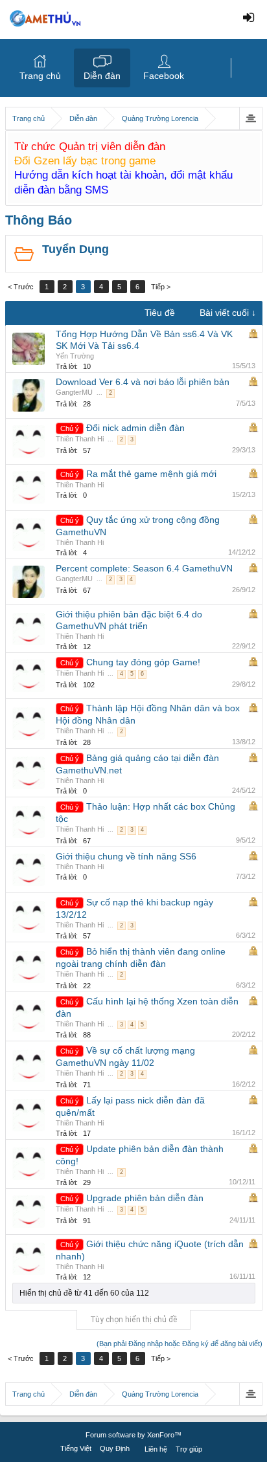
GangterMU (74, 392)
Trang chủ (40, 76)
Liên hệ (156, 1449)
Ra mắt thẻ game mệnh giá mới (151, 474)
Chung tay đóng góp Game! (143, 662)
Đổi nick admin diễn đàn (135, 428)
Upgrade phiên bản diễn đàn (144, 1198)
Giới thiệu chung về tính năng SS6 (126, 856)
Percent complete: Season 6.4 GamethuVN (144, 568)
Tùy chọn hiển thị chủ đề (133, 1319)
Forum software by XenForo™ (133, 1435)
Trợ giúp (189, 1449)
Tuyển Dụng (75, 249)
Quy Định (115, 1448)
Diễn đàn (102, 76)
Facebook (163, 76)
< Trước (21, 287)
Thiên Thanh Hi (80, 439)
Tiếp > (160, 287)
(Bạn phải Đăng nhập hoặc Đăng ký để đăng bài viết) (179, 1343)
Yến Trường (75, 356)
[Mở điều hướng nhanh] (250, 118)
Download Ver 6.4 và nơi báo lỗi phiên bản (142, 382)
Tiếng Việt (75, 1448)
